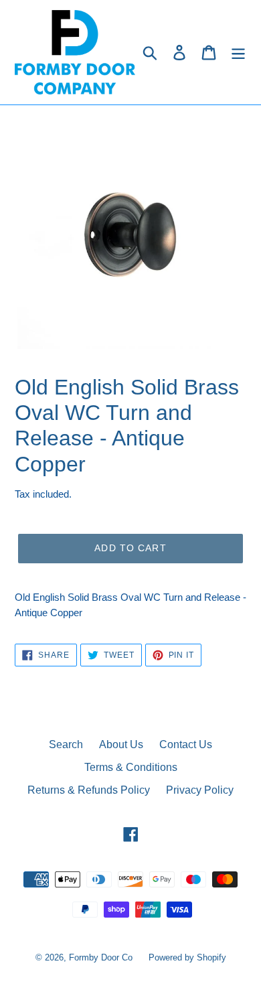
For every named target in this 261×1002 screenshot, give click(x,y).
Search (66, 744)
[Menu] (238, 52)
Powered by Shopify (187, 957)
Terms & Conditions (130, 767)
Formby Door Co (102, 957)
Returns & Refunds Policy (88, 790)
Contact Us (185, 744)
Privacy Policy (200, 790)
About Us (121, 744)
